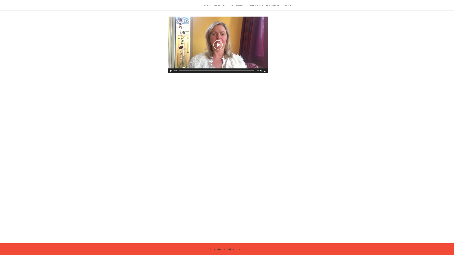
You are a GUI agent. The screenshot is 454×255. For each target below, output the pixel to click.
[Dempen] (261, 71)
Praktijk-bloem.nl (222, 249)
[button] (218, 45)
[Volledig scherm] (265, 71)
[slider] (216, 70)
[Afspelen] (171, 71)
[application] (218, 45)
